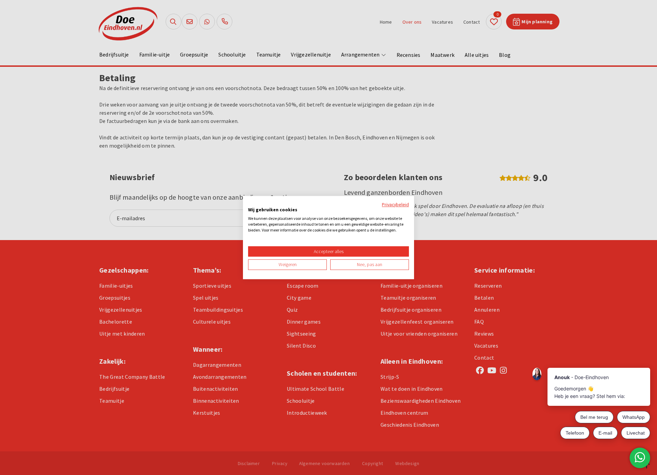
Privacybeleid (395, 204)
